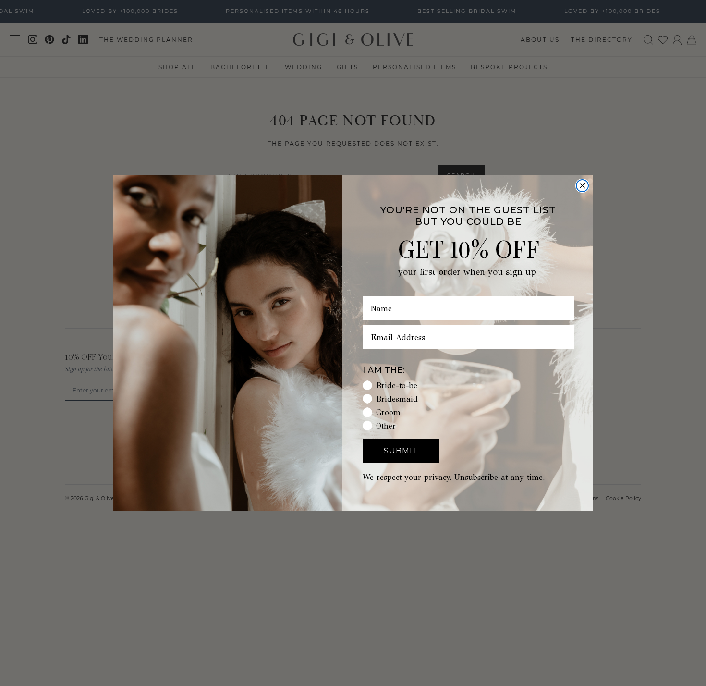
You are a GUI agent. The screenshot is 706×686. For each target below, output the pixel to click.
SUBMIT (401, 450)
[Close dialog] (582, 186)
